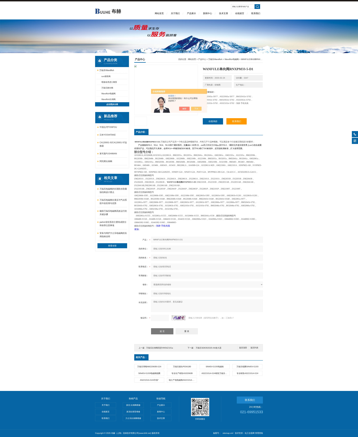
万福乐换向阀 (107, 88)
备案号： (217, 433)
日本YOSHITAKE (108, 135)
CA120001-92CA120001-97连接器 (113, 144)
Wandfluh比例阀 (108, 99)
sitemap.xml (228, 433)
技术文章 (223, 13)
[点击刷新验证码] (179, 317)
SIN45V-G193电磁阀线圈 (149, 373)
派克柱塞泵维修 (133, 412)
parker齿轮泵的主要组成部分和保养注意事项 (113, 224)
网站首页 (159, 13)
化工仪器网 (250, 433)
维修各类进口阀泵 (109, 82)
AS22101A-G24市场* (149, 380)
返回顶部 (243, 348)
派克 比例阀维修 (133, 405)
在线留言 (239, 13)
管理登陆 (259, 433)
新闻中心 (207, 13)
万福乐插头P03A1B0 (182, 366)
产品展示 (191, 13)
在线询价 (213, 121)
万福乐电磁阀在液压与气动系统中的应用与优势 (113, 201)
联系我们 (255, 13)
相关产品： (141, 357)
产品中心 (202, 59)
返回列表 (254, 348)
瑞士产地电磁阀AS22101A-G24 (182, 380)
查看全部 (112, 245)
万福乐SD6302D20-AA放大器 (208, 348)
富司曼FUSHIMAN (108, 153)
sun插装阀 (105, 76)
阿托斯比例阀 (106, 161)
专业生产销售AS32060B (182, 373)
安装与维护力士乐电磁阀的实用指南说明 (113, 235)
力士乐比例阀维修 (133, 418)
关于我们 (175, 13)
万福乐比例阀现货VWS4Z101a (159, 348)
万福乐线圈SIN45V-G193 (247, 366)
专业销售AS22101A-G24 (247, 373)
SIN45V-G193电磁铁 (215, 366)
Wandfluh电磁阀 (108, 93)
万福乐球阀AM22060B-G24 (149, 366)
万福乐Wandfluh (106, 70)
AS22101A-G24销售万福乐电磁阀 (215, 373)
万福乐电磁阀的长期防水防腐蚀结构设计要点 (113, 190)
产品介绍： (141, 132)
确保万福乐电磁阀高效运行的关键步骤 (113, 212)
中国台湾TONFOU (108, 127)
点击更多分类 (112, 104)
